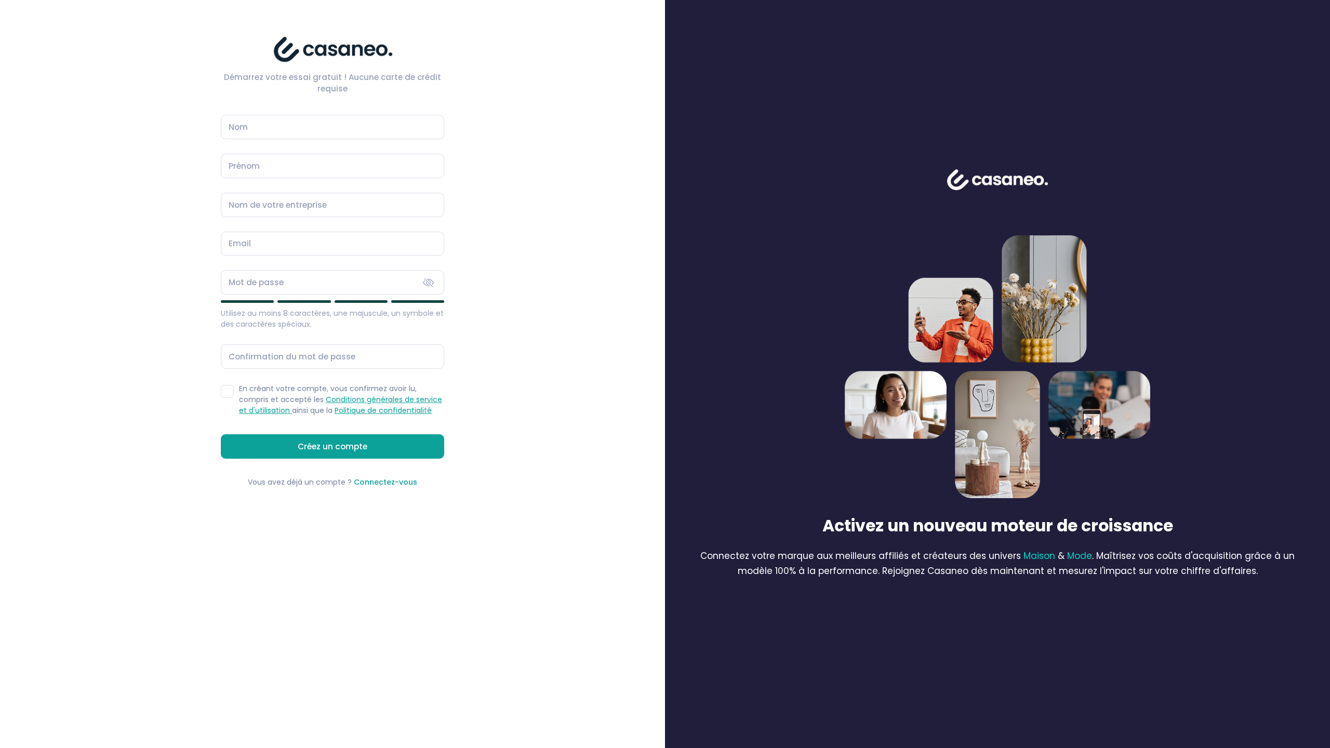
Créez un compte (332, 446)
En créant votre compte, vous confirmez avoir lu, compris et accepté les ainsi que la (340, 399)
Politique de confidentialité (383, 410)
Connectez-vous (385, 482)
